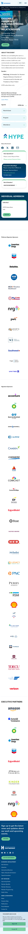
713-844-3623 (7, 175)
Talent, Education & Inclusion (8, 872)
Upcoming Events (5, 881)
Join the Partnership (8, 857)
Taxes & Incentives (6, 875)
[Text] (2, 852)
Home (2, 7)
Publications (4, 903)
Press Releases (5, 906)
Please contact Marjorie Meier (12, 159)
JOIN (20, 3)
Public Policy (4, 892)
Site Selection (4, 864)
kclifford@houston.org (9, 172)
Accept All (14, 929)
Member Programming (7, 889)
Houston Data (4, 901)
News (2, 898)
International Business (7, 870)
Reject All (14, 923)
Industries (3, 867)
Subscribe (5, 838)
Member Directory (6, 887)
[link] (25, 3)
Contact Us (4, 909)
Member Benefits (5, 884)
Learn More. (4, 99)
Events (7, 7)
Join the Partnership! (9, 185)
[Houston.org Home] (6, 3)
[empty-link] (2, 148)
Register (5, 44)
